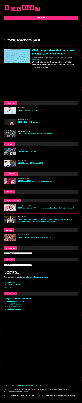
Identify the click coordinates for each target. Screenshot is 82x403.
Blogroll (8, 287)
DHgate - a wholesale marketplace (18, 299)
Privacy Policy (10, 282)
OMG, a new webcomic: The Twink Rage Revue (35, 237)
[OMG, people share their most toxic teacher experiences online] (17, 62)
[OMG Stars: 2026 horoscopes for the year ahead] (10, 183)
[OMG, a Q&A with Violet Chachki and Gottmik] (10, 135)
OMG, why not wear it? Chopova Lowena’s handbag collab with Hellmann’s (46, 208)
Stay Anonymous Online (14, 301)
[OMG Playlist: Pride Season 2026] (10, 165)
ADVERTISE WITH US (25, 385)
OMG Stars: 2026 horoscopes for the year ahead (36, 181)
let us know (13, 397)
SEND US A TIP (36, 385)
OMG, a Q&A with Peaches (28, 122)
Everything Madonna (13, 309)
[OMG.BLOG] (22, 8)
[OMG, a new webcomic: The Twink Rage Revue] (10, 239)
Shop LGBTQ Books (13, 304)
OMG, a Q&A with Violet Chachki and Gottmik (35, 133)
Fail (69, 57)
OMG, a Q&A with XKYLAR (28, 110)
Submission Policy (12, 285)
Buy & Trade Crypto (12, 306)
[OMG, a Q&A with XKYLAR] (10, 112)
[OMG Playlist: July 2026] (10, 153)
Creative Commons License (37, 277)
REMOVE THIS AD (41, 30)
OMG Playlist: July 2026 (27, 151)
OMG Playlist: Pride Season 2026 (30, 163)
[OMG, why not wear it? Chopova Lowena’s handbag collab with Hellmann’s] (10, 210)
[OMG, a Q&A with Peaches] (10, 124)
